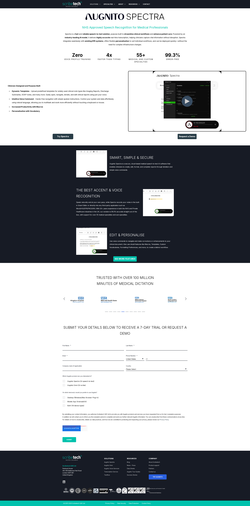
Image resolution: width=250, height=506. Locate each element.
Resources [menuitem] (133, 4)
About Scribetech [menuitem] (154, 462)
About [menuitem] (120, 4)
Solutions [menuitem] (94, 4)
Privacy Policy (164, 419)
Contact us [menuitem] (152, 472)
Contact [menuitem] (146, 4)
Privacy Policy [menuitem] (109, 503)
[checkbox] (125, 383)
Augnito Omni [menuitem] (108, 465)
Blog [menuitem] (128, 462)
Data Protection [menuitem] (134, 503)
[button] (64, 298)
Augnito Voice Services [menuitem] (111, 468)
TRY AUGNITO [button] (158, 477)
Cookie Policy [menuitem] (146, 503)
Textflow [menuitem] (107, 475)
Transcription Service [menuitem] (111, 472)
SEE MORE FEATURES (125, 259)
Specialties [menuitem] (108, 4)
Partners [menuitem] (151, 468)
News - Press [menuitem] (131, 465)
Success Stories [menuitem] (132, 475)
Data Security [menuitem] (121, 503)
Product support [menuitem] (154, 465)
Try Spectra (63, 136)
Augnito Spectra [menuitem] (109, 462)
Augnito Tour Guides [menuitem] (133, 472)
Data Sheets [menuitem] (131, 468)
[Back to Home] (72, 4)
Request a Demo (187, 136)
